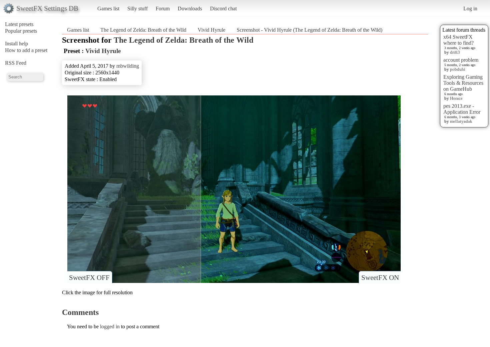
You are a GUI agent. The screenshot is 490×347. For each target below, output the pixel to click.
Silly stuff (137, 8)
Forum (163, 8)
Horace (456, 98)
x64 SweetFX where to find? (458, 40)
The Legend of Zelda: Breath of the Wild (143, 30)
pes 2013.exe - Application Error (461, 109)
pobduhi (457, 69)
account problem (460, 60)
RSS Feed (15, 63)
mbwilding (127, 66)
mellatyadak (461, 121)
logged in (110, 326)
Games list (108, 8)
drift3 (455, 52)
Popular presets (21, 31)
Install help (16, 43)
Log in (470, 8)
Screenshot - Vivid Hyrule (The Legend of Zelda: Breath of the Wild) (309, 30)
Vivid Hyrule (211, 30)
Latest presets (19, 24)
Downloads (190, 8)
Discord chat (223, 8)
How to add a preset (26, 50)
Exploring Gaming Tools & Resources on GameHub (463, 83)
